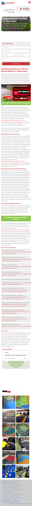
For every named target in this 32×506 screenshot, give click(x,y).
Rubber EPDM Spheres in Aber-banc (10, 500)
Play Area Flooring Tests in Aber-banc (11, 502)
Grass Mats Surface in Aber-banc (10, 499)
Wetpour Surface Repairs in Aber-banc (12, 485)
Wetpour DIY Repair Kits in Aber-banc (12, 487)
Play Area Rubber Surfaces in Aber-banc (11, 481)
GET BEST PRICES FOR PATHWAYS (16, 103)
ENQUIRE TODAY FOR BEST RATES (16, 218)
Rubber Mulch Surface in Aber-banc (11, 493)
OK (25, 358)
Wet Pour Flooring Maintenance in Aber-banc (13, 490)
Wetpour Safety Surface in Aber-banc (12, 484)
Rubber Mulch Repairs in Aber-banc (11, 496)
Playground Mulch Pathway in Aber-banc (12, 494)
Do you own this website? (10, 358)
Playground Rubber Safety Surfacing (21, 503)
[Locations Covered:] (1, 2)
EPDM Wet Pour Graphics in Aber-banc (12, 488)
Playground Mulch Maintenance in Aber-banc (13, 497)
